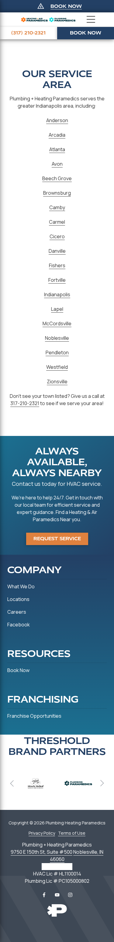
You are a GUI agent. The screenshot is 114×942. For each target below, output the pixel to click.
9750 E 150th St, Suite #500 (41, 852)
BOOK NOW (66, 6)
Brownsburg (57, 193)
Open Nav (91, 19)
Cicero (57, 236)
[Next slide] (102, 783)
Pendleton (57, 352)
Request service (57, 538)
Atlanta (57, 149)
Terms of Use (71, 833)
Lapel (57, 309)
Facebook (44, 895)
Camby (57, 207)
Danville (57, 251)
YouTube (57, 895)
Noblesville (57, 338)
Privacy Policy (42, 833)
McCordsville (57, 323)
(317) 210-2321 (28, 33)
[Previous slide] (12, 783)
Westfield (57, 367)
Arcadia (57, 135)
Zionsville (57, 381)
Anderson (57, 120)
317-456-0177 (57, 866)
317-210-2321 (24, 403)
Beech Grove (57, 178)
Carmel (57, 222)
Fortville (57, 280)
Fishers (57, 265)
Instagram (70, 895)
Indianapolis (57, 294)
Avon (57, 164)
